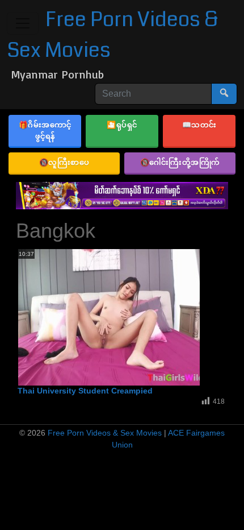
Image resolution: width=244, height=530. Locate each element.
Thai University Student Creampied (85, 390)
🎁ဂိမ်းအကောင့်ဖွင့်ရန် (45, 130)
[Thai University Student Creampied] (109, 317)
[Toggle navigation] (23, 23)
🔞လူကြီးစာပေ (64, 162)
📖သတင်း (199, 124)
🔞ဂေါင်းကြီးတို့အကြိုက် (180, 162)
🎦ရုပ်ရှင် (122, 124)
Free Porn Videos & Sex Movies (105, 432)
